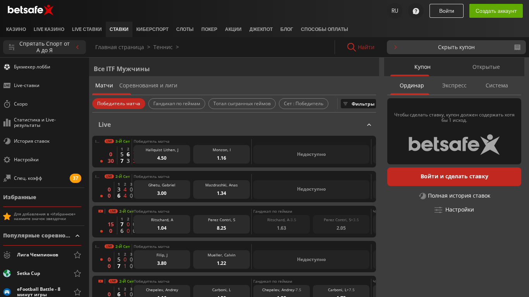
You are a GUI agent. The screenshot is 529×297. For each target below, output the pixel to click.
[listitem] (16, 29)
